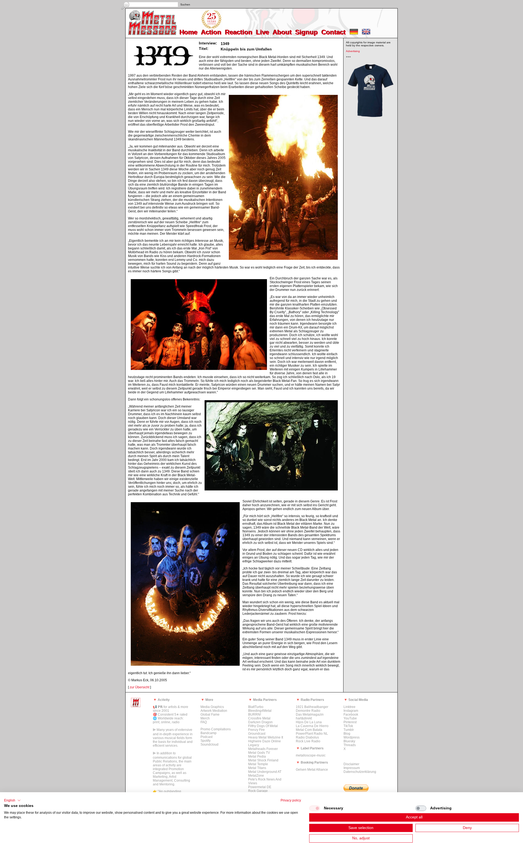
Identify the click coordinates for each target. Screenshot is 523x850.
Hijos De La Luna (309, 722)
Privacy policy (291, 800)
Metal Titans (257, 768)
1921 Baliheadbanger (312, 707)
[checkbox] (314, 808)
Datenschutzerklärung (359, 772)
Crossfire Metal (259, 718)
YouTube (350, 718)
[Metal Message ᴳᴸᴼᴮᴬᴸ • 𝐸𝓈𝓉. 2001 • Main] (135, 706)
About (282, 32)
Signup (307, 32)
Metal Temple (258, 764)
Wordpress (351, 737)
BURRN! (254, 714)
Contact (334, 32)
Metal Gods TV (259, 753)
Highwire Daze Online (264, 741)
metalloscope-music (311, 755)
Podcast (206, 737)
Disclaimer (351, 764)
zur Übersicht (139, 687)
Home (189, 32)
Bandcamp (208, 733)
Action (211, 32)
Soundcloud (209, 744)
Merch (205, 718)
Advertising (353, 51)
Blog (346, 734)
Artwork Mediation (213, 711)
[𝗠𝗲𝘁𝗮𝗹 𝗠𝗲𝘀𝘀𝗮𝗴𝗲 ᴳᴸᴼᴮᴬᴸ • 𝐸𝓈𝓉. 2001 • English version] (366, 33)
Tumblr (348, 730)
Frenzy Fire (256, 730)
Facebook (350, 714)
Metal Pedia (257, 756)
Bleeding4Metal (260, 711)
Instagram (350, 711)
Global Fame (210, 714)
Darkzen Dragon (260, 722)
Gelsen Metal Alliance (312, 769)
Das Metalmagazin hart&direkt (310, 716)
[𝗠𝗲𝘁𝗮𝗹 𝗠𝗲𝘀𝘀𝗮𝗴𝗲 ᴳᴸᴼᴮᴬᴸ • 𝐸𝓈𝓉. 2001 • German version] (353, 33)
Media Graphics (212, 707)
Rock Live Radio (308, 741)
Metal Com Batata (309, 730)
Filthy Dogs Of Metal (263, 726)
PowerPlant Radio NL (312, 734)
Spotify (205, 741)
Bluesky (349, 741)
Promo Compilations (215, 729)
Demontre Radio (308, 711)
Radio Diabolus (307, 737)
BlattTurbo (255, 707)
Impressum (351, 768)
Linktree (349, 707)
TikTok (348, 726)
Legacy (253, 745)
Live (262, 32)
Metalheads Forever (263, 749)
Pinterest (350, 722)
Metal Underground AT (264, 772)
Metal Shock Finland (263, 760)
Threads (349, 745)
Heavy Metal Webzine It (265, 737)
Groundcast (256, 734)
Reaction (239, 32)
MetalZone (256, 775)
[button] (12, 800)
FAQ (203, 722)
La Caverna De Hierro (312, 726)
